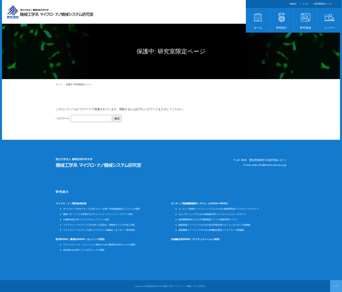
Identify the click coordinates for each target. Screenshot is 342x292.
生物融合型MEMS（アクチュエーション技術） (196, 239)
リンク (305, 3)
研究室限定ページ (323, 3)
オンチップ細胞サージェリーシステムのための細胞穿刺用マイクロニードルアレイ (219, 208)
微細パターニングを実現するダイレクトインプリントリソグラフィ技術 (98, 214)
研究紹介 (281, 28)
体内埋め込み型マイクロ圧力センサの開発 (83, 249)
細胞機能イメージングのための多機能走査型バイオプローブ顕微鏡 (211, 230)
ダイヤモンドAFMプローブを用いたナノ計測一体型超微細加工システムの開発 (101, 208)
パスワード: (63, 118)
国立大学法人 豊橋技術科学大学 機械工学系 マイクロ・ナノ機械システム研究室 (50, 12)
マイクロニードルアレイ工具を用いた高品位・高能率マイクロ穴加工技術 (99, 224)
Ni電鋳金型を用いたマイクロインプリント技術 (86, 219)
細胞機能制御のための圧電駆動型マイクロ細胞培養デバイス (208, 219)
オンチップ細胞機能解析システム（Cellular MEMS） (200, 203)
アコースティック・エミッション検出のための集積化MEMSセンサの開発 (99, 244)
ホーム (258, 28)
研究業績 (305, 28)
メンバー (329, 28)
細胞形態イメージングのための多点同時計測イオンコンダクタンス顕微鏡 (214, 224)
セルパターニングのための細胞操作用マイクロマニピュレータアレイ (212, 214)
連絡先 (293, 3)
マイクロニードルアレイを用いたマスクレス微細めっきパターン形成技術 (99, 230)
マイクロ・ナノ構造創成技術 (71, 203)
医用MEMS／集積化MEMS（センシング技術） (81, 239)
